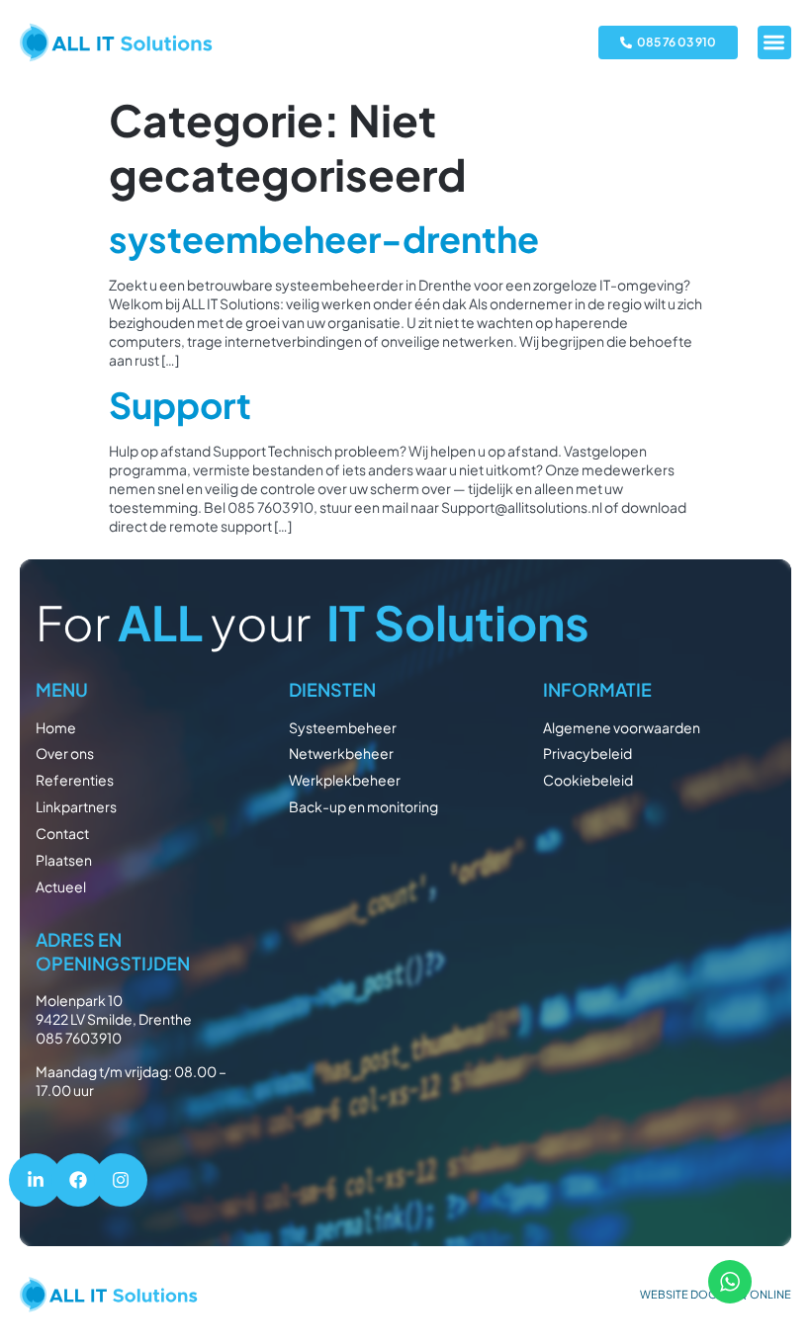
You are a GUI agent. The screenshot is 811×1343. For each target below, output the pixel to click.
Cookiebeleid (588, 780)
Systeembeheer (343, 727)
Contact (62, 833)
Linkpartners (76, 806)
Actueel (61, 886)
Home (56, 727)
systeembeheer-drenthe (324, 238)
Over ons (65, 753)
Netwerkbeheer (341, 753)
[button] (775, 43)
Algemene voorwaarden (621, 727)
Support (180, 404)
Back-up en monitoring (363, 806)
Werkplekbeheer (345, 780)
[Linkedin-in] (35, 1180)
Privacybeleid (587, 753)
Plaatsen (64, 860)
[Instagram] (120, 1180)
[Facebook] (78, 1180)
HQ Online (760, 1294)
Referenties (75, 780)
